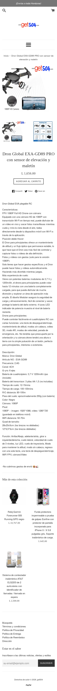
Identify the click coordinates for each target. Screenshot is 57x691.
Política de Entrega (11, 633)
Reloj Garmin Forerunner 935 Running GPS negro (14, 515)
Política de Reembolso (13, 637)
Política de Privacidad (13, 630)
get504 (40, 679)
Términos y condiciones (14, 626)
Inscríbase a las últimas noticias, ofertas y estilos (26, 655)
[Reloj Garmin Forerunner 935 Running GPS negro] (14, 497)
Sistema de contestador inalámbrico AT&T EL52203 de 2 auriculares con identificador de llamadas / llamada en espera (14, 586)
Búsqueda (7, 622)
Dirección (7, 641)
